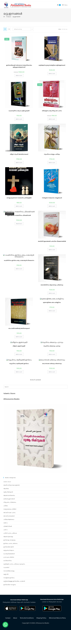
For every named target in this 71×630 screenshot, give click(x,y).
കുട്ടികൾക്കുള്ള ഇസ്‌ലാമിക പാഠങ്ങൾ (14, 581)
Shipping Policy (41, 618)
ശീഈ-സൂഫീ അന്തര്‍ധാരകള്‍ (19, 154)
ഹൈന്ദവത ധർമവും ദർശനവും (52, 363)
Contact (7, 618)
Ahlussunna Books (12, 399)
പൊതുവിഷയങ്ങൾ (9, 554)
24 (64, 29)
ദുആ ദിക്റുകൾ (8, 492)
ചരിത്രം (6, 506)
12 (62, 29)
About (15, 618)
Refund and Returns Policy (57, 618)
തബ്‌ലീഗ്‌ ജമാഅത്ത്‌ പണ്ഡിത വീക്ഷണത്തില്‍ (52, 241)
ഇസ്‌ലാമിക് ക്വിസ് (9, 547)
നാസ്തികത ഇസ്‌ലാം (9, 578)
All (66, 29)
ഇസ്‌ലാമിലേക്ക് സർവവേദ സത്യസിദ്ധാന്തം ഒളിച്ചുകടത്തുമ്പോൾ (19, 66)
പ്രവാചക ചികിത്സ (9, 557)
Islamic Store (9, 393)
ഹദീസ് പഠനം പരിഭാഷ (10, 533)
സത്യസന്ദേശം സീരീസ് (10, 509)
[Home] (4, 17)
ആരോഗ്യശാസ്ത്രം (8, 536)
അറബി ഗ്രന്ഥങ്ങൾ (9, 516)
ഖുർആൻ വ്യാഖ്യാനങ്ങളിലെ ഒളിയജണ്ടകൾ (52, 65)
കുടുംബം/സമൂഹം (9, 550)
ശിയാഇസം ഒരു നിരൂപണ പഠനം (52, 111)
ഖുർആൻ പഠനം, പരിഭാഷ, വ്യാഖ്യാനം (14, 564)
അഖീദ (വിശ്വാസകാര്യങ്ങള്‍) (12, 485)
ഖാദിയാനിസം (8, 560)
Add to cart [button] (19, 75)
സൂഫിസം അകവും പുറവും (51, 346)
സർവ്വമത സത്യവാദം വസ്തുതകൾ (52, 198)
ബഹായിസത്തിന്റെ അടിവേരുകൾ (19, 328)
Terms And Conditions (27, 618)
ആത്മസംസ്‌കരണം (9, 495)
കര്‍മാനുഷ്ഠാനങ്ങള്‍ (9, 499)
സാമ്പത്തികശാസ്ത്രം (9, 571)
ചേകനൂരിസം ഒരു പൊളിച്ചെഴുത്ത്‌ (19, 111)
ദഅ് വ (5, 523)
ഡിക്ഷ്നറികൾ (8, 526)
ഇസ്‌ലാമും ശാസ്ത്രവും (9, 540)
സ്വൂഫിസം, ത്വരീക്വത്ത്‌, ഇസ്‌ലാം (19, 363)
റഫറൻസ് (6, 567)
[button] (5, 624)
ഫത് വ (5, 530)
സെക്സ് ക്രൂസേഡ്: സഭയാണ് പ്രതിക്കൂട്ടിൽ (19, 198)
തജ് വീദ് (6, 574)
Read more (19, 223)
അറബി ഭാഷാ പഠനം (9, 512)
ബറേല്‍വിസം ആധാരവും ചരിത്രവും (52, 285)
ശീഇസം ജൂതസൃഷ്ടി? (19, 346)
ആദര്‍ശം (6, 488)
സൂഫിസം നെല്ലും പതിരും (52, 154)
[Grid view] (5, 29)
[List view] (9, 29)
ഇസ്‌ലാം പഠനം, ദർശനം (10, 543)
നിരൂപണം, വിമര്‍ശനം (10, 502)
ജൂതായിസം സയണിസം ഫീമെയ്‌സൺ (19, 215)
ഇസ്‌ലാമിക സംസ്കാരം (10, 584)
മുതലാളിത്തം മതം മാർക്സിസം (52, 302)
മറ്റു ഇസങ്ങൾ (16, 17)
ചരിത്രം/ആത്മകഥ (9, 519)
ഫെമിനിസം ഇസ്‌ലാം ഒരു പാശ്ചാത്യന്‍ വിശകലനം (19, 260)
